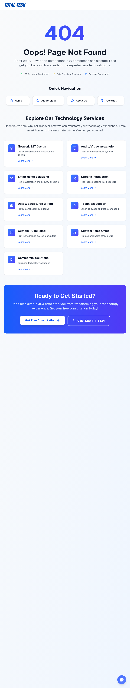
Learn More (24, 160)
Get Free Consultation (40, 320)
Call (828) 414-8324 (91, 321)
